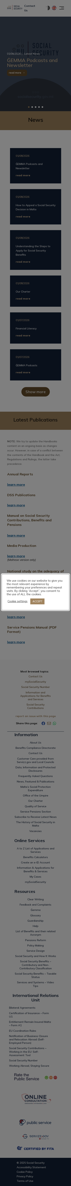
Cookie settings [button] (17, 601)
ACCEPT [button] (37, 601)
